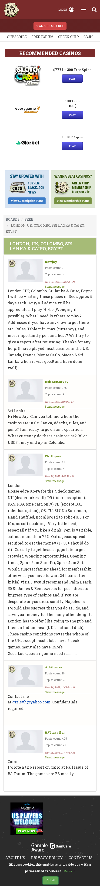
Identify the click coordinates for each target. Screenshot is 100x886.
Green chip (68, 37)
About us (15, 857)
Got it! (51, 880)
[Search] (94, 9)
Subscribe (17, 37)
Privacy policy (47, 857)
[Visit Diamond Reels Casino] (26, 821)
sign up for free (50, 26)
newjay (51, 261)
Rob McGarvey (57, 381)
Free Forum (42, 37)
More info (69, 871)
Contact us (81, 857)
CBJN (88, 37)
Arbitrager (53, 667)
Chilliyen (53, 456)
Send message (54, 286)
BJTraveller (55, 732)
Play (72, 78)
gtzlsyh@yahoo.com (31, 701)
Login (62, 9)
